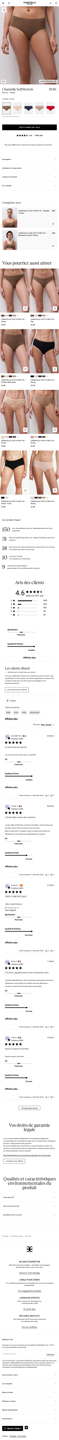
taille (8, 712)
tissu (16, 712)
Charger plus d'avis (30, 1108)
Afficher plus (29, 657)
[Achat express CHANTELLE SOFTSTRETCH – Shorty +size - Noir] (25, 490)
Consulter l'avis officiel (14, 1161)
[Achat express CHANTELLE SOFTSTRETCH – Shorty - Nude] (25, 430)
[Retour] (4, 10)
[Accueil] (29, 3)
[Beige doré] (17, 108)
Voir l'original (10, 910)
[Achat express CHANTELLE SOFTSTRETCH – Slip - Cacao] (55, 308)
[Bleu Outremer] (28, 108)
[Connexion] (50, 3)
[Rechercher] (9, 3)
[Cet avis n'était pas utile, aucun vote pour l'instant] (51, 795)
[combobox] (43, 724)
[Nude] (2, 437)
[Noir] (32, 376)
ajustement (34, 712)
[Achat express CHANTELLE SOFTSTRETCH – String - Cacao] (25, 308)
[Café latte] (39, 108)
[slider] (29, 118)
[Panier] (56, 3)
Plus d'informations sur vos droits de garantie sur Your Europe (26, 1155)
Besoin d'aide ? (14, 1428)
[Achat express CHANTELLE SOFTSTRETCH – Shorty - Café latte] (55, 430)
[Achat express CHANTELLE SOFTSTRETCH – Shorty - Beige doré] (55, 490)
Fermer (26, 1427)
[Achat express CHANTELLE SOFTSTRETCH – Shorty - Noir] (55, 369)
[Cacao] (6, 108)
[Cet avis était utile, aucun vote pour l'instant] (46, 795)
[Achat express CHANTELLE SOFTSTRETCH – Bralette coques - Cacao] (53, 224)
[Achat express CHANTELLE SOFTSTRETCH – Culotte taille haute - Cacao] (25, 369)
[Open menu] (3, 3)
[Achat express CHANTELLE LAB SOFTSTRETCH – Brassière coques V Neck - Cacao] (53, 246)
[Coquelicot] (50, 108)
